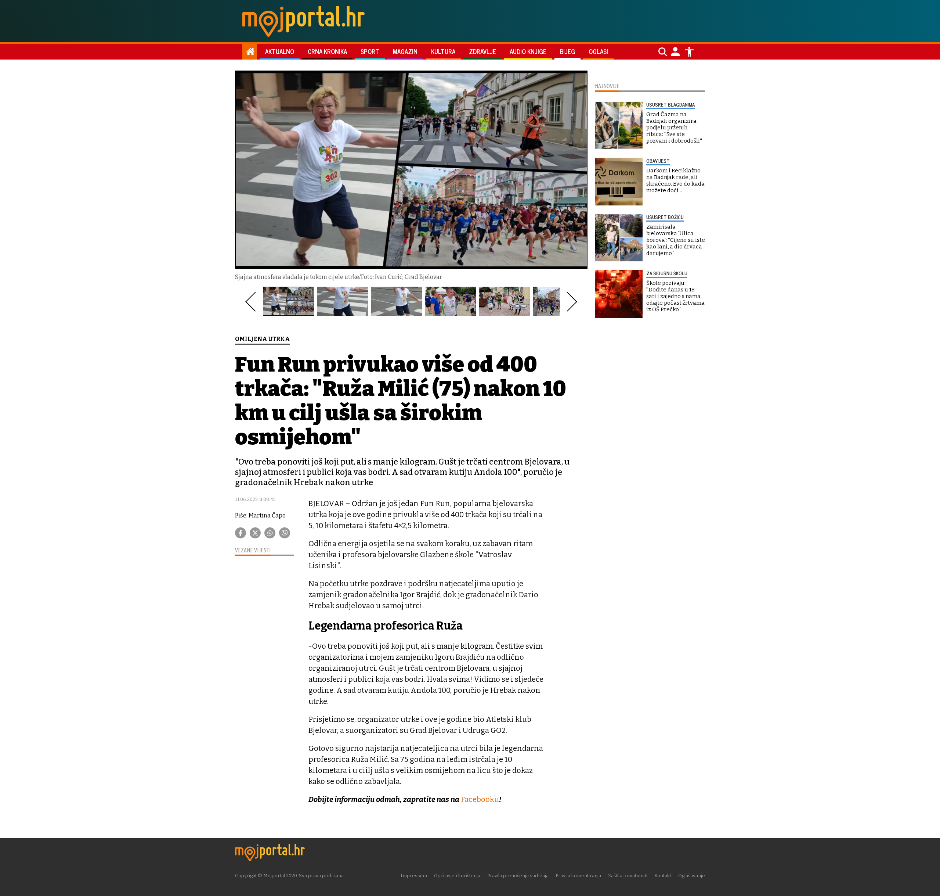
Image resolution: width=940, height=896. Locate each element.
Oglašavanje (691, 875)
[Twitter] (255, 532)
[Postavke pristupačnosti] (689, 52)
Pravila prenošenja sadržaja (518, 875)
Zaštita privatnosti (627, 875)
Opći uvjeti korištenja (457, 875)
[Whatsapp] (269, 532)
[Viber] (284, 532)
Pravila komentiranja (578, 875)
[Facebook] (240, 532)
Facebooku (480, 799)
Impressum (414, 875)
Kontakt (662, 875)
